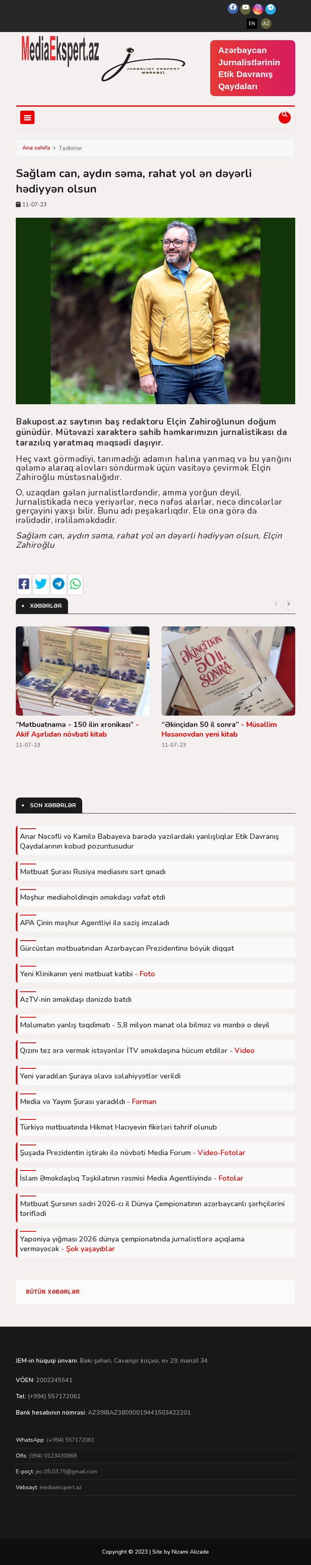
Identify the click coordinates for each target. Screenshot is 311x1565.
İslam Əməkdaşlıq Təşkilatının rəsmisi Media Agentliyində (131, 1178)
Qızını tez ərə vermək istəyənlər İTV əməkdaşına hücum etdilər (137, 1050)
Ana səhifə (36, 148)
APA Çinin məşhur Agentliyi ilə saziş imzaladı (94, 923)
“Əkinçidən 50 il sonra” (219, 729)
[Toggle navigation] (27, 117)
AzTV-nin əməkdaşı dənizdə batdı (76, 999)
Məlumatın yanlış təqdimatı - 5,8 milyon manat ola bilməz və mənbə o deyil (145, 1025)
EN (252, 23)
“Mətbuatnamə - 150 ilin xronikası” (77, 729)
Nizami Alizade (190, 1552)
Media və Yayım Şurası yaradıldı (88, 1101)
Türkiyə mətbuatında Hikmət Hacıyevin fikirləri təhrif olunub (118, 1127)
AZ (266, 23)
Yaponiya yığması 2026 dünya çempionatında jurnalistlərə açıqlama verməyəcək (132, 1244)
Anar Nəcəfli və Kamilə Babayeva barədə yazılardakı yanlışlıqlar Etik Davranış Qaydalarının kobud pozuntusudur (149, 841)
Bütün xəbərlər (53, 1292)
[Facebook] (233, 8)
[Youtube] (245, 9)
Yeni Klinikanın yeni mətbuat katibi (87, 974)
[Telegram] (270, 9)
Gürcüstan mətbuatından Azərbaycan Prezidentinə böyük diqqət (127, 948)
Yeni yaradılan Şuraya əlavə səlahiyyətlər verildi (100, 1076)
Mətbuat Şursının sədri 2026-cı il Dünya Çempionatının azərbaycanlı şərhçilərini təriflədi (152, 1208)
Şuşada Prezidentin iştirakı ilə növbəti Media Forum (132, 1153)
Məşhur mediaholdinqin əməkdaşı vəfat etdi (92, 897)
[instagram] (258, 9)
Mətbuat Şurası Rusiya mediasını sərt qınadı (93, 872)
